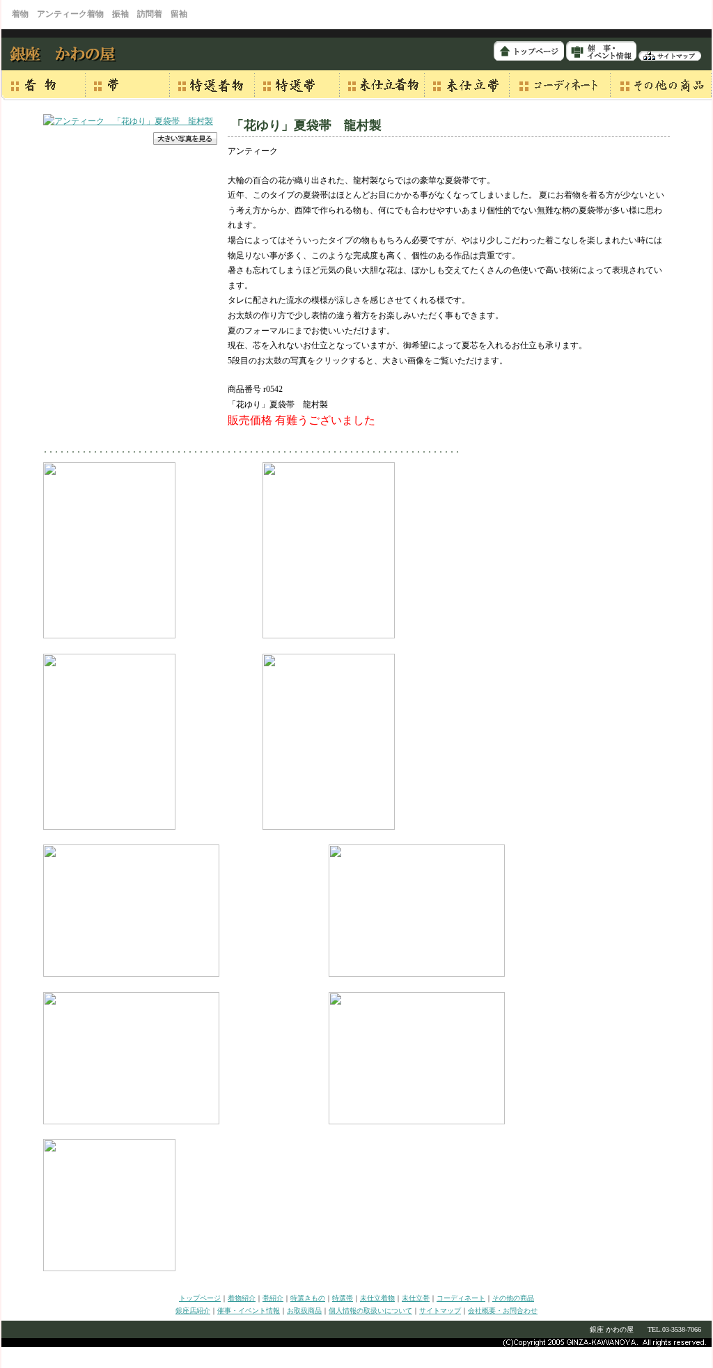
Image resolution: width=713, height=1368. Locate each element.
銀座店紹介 (192, 1310)
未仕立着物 (377, 1298)
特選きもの (307, 1298)
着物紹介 (242, 1298)
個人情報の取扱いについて (370, 1310)
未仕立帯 (416, 1298)
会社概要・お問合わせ (503, 1310)
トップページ (200, 1298)
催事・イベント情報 (248, 1310)
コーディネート (461, 1298)
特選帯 (342, 1298)
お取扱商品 (304, 1310)
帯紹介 (273, 1298)
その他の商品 (513, 1298)
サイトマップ (440, 1310)
